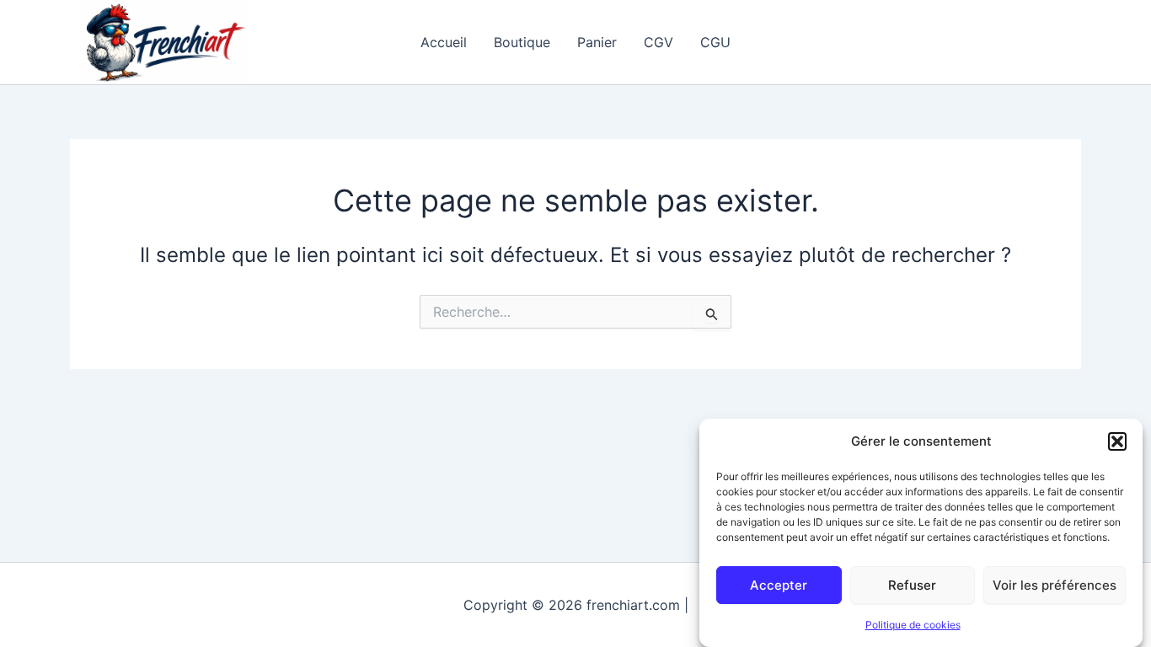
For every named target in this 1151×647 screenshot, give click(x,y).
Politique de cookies (913, 624)
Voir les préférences (1054, 584)
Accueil (443, 42)
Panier (597, 42)
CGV (658, 42)
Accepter (778, 584)
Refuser (912, 584)
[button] (1117, 441)
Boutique (522, 42)
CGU (715, 42)
